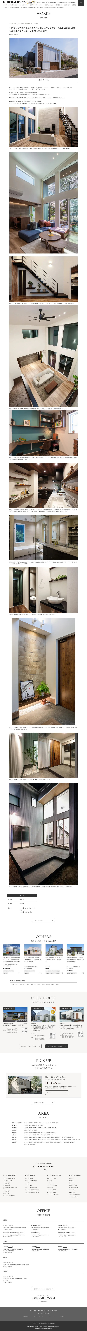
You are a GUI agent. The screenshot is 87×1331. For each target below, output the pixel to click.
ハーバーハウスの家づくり (9, 1178)
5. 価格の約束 (6, 1191)
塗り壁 (13, 984)
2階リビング (33, 984)
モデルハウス (50, 1183)
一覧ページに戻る (38, 920)
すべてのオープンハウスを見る (28, 1046)
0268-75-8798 (35, 1251)
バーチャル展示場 (51, 1190)
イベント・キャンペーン (53, 1194)
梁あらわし (58, 984)
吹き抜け (52, 984)
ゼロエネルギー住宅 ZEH (9, 1195)
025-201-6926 (8, 1236)
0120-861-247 (8, 1229)
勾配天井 (38, 984)
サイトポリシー (73, 1190)
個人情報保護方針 (73, 1187)
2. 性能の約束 (6, 1183)
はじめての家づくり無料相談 (32, 1190)
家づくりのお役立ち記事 (31, 1187)
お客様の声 (66, 5)
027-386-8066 (8, 1266)
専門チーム (6, 1193)
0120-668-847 (35, 1229)
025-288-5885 (62, 1236)
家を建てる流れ (29, 1178)
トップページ (5, 7)
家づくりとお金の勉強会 (31, 1180)
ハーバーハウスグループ (43, 1313)
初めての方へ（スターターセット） (32, 1192)
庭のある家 (16, 7)
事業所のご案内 (73, 1185)
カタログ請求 (28, 1185)
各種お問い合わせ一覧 (74, 1194)
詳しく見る (50, 1092)
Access (10, 1225)
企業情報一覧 (25, 1317)
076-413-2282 (8, 1282)
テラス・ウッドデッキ (20, 984)
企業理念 (71, 1178)
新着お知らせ (72, 1192)
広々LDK (27, 984)
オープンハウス (23, 5)
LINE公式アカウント (52, 1192)
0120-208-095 (62, 1229)
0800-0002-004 (44, 1298)
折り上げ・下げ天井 (46, 984)
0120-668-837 (35, 1236)
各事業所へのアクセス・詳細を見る (42, 1289)
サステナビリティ (53, 1317)
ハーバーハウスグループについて (39, 1317)
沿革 (70, 1183)
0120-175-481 (8, 1252)
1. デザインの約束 (7, 1180)
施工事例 (11, 7)
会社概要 (74, 5)
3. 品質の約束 (6, 1185)
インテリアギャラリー (52, 1185)
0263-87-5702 (62, 1251)
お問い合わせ (52, 1323)
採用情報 (62, 1317)
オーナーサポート (73, 1197)
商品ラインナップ (49, 5)
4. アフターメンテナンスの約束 (10, 1188)
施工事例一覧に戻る (39, 1103)
